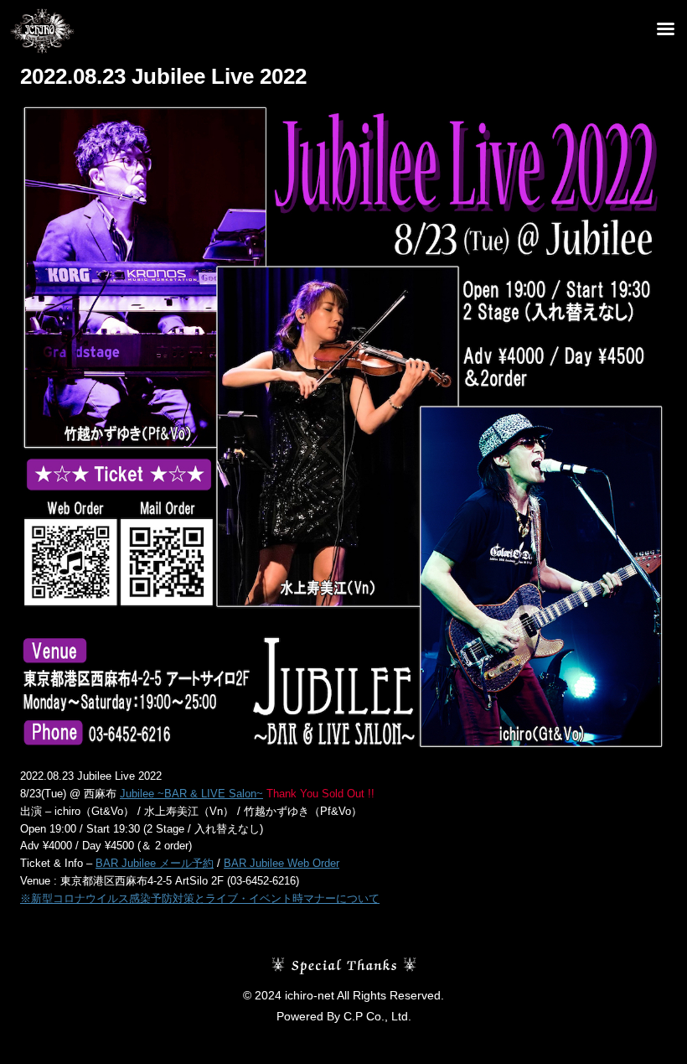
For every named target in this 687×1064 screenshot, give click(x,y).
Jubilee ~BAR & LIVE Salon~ (191, 793)
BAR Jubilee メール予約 (155, 863)
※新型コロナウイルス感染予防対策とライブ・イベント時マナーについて (200, 898)
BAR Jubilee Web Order (281, 863)
